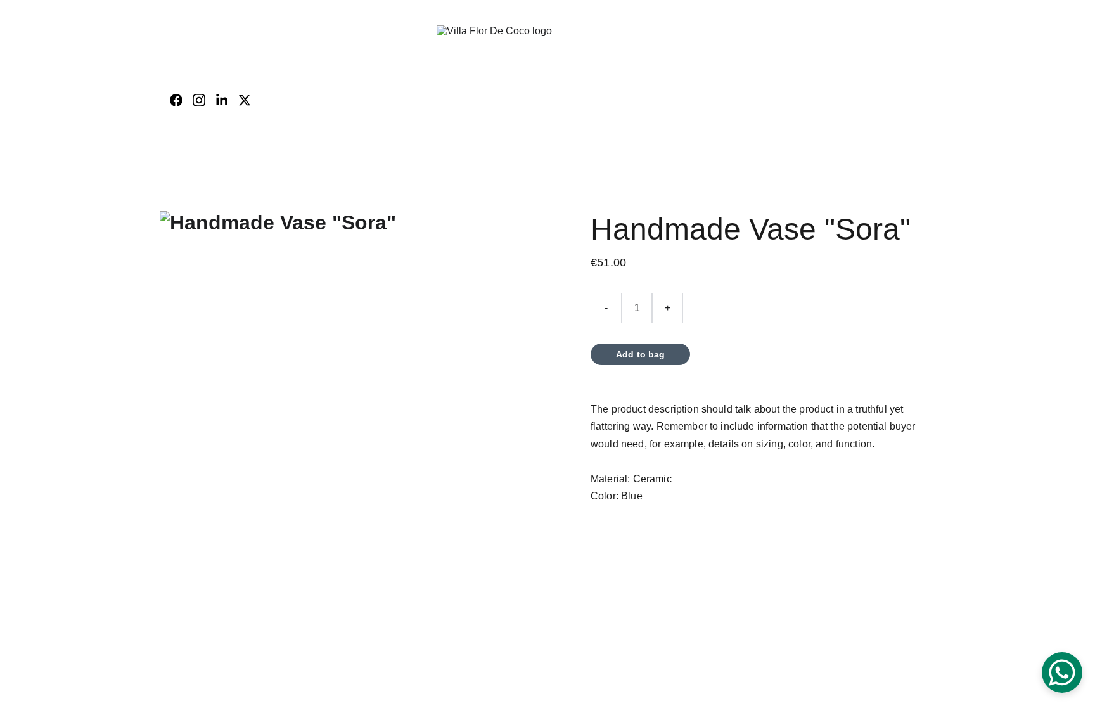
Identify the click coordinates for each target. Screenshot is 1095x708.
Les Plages (588, 85)
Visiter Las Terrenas (670, 85)
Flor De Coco (365, 85)
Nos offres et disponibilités (521, 113)
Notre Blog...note (650, 113)
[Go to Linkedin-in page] (226, 100)
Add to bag (640, 354)
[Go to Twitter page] (244, 100)
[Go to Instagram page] (204, 100)
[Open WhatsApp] (1062, 672)
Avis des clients (516, 85)
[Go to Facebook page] (181, 100)
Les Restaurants (783, 85)
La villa (428, 85)
